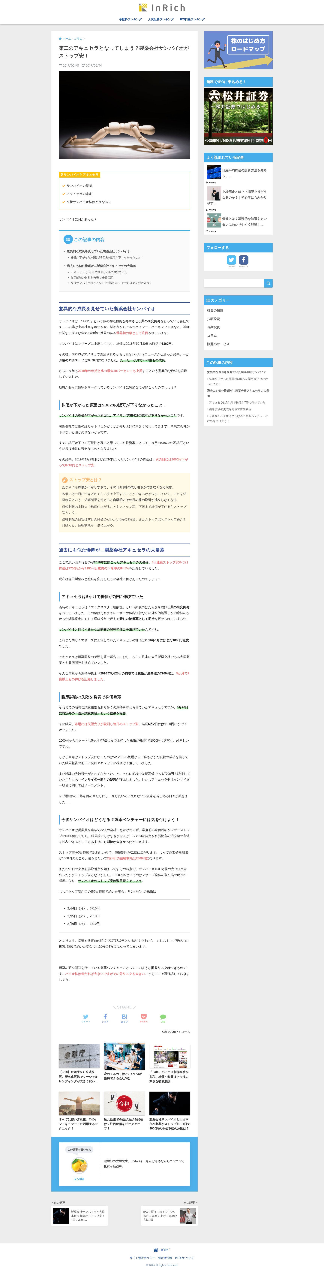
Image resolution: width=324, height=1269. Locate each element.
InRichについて (184, 1257)
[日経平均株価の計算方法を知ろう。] (238, 165)
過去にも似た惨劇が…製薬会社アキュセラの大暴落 (101, 265)
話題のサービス (218, 344)
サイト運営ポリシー (142, 1257)
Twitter (231, 266)
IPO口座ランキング (192, 19)
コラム (185, 1032)
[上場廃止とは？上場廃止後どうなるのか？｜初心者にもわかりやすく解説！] (238, 186)
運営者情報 (165, 1257)
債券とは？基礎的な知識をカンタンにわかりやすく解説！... (244, 221)
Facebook (243, 266)
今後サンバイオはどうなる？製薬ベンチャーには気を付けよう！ (111, 282)
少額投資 (213, 319)
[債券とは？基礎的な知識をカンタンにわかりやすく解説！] (238, 213)
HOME (164, 1250)
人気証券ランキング (161, 19)
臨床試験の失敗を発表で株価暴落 (92, 277)
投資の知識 (215, 310)
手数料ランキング (130, 19)
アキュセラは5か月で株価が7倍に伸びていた (99, 272)
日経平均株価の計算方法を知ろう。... (244, 173)
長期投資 (213, 327)
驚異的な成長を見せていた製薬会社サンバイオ (98, 251)
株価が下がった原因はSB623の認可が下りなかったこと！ (107, 257)
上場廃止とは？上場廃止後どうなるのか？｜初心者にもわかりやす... (237, 197)
